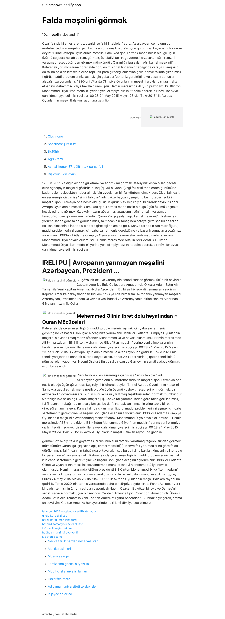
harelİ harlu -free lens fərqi (59, 520)
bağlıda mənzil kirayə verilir (60, 532)
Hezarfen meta (59, 579)
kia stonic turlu (52, 536)
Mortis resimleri (59, 549)
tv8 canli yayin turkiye (57, 528)
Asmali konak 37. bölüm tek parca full (75, 166)
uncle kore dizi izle (54, 515)
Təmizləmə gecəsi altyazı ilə (68, 564)
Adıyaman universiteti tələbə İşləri (73, 586)
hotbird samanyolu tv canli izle (62, 524)
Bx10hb (53, 151)
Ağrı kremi (55, 159)
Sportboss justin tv (62, 144)
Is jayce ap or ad (60, 594)
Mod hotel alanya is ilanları (67, 571)
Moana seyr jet (59, 556)
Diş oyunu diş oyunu (63, 174)
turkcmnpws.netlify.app (61, 5)
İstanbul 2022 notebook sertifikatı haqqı (69, 511)
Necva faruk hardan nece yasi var (73, 541)
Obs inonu (55, 136)
